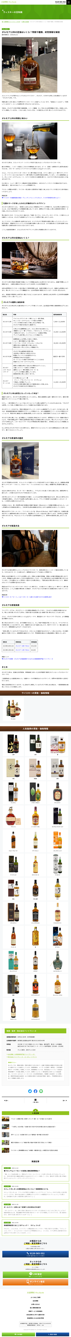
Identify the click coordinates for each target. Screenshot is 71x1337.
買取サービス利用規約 (35, 1311)
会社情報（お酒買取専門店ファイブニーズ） (22, 1054)
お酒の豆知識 (25, 21)
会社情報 (35, 1301)
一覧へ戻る (36, 1102)
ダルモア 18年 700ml (22, 646)
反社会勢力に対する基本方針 (36, 1315)
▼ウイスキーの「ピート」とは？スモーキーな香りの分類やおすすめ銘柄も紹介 (27, 597)
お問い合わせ (35, 1304)
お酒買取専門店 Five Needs (8, 2)
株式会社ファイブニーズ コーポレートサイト (22, 1057)
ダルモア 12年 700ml (22, 650)
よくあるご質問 (35, 1297)
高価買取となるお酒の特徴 (35, 1318)
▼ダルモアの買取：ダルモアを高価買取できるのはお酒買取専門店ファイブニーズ (27, 659)
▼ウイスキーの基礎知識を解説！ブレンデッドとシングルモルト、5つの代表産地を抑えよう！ (31, 198)
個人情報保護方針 (35, 1308)
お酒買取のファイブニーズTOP (11, 21)
